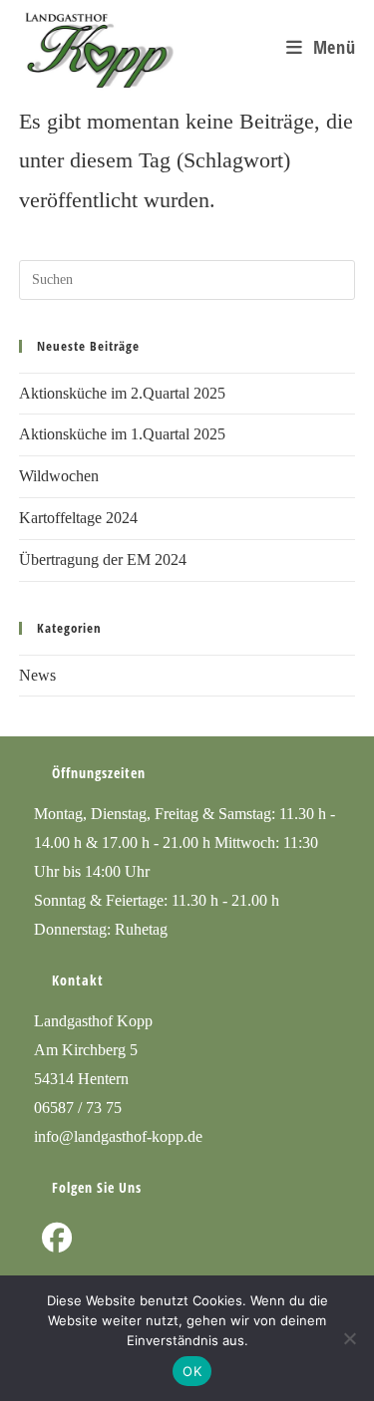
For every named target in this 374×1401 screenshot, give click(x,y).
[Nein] (349, 1338)
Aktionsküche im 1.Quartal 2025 (122, 433)
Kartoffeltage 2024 (78, 517)
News (37, 675)
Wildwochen (59, 475)
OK (192, 1371)
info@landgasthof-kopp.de (118, 1136)
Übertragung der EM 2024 (103, 559)
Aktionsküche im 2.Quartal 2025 (122, 393)
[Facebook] (57, 1238)
